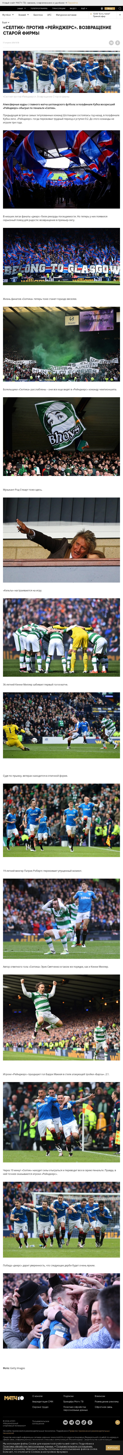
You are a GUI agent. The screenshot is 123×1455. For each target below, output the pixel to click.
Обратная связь (103, 1407)
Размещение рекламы (107, 1401)
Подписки (68, 1396)
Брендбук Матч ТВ (73, 1401)
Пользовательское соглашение (40, 1422)
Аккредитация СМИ (42, 1401)
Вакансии (100, 1396)
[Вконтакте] (65, 1422)
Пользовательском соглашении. (74, 1446)
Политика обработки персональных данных (75, 1408)
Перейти (73, 2)
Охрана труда (40, 1407)
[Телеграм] (71, 1422)
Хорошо (113, 1447)
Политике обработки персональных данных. (28, 1446)
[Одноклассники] (90, 1422)
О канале (37, 1396)
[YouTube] (77, 1422)
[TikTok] (83, 1422)
